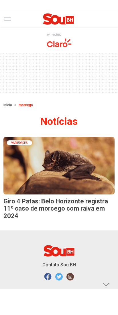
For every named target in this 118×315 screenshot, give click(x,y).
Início (7, 105)
